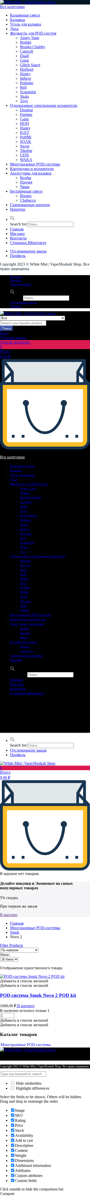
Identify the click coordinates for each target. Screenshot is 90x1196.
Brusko (26, 196)
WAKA (26, 159)
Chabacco (28, 200)
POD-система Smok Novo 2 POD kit (38, 995)
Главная (17, 229)
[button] (12, 219)
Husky (25, 74)
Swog (24, 146)
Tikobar (26, 150)
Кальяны (17, 20)
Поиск (6, 328)
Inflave (25, 78)
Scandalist (28, 92)
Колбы (25, 178)
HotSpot (26, 69)
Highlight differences (32, 1088)
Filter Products (11, 945)
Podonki (26, 83)
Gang (24, 60)
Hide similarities (28, 1083)
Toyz (24, 101)
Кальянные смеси (25, 15)
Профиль (18, 256)
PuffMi (25, 137)
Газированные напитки (30, 205)
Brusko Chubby (32, 47)
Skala (24, 96)
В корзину (25, 1006)
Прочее (26, 182)
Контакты (18, 238)
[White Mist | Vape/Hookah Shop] (27, 2)
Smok (14, 932)
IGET (24, 132)
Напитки (17, 209)
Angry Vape (29, 38)
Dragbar (26, 110)
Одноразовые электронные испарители (43, 105)
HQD (24, 123)
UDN (24, 155)
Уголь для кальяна (25, 24)
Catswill (26, 51)
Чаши (25, 187)
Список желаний (20, 284)
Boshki (25, 42)
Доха (14, 29)
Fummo (26, 114)
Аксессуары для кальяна (31, 173)
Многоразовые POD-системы (35, 164)
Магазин (17, 233)
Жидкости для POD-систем (33, 33)
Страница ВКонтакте (28, 243)
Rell (23, 87)
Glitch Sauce (30, 65)
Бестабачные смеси (26, 191)
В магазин (9, 915)
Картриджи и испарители (32, 169)
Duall (24, 56)
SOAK (25, 141)
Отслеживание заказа (28, 251)
